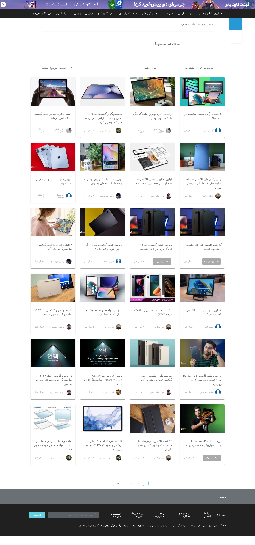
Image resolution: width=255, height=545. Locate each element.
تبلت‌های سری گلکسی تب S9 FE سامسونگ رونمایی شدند (53, 312)
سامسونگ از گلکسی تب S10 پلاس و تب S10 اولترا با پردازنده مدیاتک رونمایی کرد (103, 118)
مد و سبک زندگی (150, 13)
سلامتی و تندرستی (83, 13)
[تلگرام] (30, 526)
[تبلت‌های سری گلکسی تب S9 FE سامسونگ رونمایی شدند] (53, 288)
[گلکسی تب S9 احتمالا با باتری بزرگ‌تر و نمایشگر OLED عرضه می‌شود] (102, 418)
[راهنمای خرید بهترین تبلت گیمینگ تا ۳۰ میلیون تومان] (152, 91)
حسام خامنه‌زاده (212, 458)
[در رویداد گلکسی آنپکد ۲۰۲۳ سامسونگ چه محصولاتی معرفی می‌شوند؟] (53, 353)
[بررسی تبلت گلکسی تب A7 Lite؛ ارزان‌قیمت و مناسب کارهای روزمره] (202, 353)
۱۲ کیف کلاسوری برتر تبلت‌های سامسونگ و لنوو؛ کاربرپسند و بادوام (154, 445)
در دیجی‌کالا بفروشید (137, 515)
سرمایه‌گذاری (62, 13)
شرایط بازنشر (208, 515)
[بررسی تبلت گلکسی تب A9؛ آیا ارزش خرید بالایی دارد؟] (102, 222)
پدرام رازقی (208, 196)
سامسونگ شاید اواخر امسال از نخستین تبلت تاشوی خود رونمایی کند (53, 445)
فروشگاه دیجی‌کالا (42, 13)
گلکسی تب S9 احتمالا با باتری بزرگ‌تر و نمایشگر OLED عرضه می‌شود (103, 445)
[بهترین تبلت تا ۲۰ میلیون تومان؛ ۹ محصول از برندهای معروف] (102, 157)
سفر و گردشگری (105, 13)
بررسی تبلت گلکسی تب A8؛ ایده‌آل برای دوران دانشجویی (155, 247)
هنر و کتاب (168, 13)
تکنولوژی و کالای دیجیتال (211, 13)
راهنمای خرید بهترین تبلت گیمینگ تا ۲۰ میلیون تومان (53, 116)
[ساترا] (209, 497)
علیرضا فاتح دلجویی (159, 130)
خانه (211, 24)
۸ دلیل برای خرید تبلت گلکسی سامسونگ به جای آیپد (54, 247)
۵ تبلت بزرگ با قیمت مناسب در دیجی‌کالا (203, 116)
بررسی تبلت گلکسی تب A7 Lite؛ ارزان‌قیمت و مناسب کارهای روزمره (202, 380)
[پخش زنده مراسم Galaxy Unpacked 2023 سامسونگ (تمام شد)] (102, 353)
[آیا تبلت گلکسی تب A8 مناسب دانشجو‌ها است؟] (202, 222)
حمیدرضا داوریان (107, 130)
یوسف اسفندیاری (156, 196)
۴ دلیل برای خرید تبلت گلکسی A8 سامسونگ (204, 312)
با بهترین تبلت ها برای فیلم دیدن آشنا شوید (53, 181)
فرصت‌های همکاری (184, 515)
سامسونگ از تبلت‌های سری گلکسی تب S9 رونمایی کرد (155, 377)
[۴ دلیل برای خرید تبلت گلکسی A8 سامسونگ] (202, 288)
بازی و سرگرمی (186, 13)
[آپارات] (50, 526)
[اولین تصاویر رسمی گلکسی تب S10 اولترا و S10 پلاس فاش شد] (152, 157)
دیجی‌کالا (221, 514)
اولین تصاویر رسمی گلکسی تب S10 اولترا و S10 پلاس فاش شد (153, 181)
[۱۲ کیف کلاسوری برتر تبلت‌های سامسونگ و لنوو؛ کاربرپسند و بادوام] (152, 418)
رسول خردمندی (107, 196)
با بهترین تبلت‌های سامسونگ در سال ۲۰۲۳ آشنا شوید (103, 312)
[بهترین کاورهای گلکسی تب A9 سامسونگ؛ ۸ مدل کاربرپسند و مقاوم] (202, 157)
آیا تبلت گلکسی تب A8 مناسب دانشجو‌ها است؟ (204, 247)
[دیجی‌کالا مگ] (235, 24)
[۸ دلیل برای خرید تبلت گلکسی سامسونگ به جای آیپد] (53, 222)
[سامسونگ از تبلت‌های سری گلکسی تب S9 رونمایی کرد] (152, 353)
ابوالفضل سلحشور (60, 196)
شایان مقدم (109, 261)
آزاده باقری (208, 130)
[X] (43, 526)
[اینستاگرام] (36, 526)
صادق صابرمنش (206, 392)
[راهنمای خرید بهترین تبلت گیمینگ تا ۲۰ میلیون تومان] (53, 91)
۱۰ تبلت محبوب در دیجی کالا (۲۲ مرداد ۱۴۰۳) (153, 312)
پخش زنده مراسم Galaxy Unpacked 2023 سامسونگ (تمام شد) (103, 380)
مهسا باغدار (208, 327)
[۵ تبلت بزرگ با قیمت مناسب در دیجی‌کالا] (202, 91)
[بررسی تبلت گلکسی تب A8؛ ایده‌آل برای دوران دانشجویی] (152, 222)
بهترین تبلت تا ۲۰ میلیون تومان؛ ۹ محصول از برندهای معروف (102, 181)
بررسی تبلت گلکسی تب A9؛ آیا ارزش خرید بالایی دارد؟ (103, 247)
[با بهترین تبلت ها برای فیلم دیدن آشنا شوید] (53, 157)
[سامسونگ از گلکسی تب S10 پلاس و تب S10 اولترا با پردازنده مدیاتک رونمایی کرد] (102, 91)
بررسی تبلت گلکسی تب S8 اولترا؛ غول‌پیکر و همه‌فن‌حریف (204, 443)
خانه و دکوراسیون (128, 13)
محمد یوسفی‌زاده (211, 261)
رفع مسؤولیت (158, 515)
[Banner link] (127, 4)
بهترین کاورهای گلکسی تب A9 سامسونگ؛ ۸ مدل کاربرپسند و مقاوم (204, 183)
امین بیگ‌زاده (108, 392)
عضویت (37, 514)
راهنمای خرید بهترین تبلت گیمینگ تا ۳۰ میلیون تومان (152, 116)
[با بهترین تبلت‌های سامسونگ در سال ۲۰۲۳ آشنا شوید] (102, 288)
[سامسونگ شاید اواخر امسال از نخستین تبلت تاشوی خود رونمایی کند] (53, 418)
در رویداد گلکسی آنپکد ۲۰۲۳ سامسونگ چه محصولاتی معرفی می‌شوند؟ (53, 380)
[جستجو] (236, 37)
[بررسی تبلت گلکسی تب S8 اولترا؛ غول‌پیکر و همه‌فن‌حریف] (202, 418)
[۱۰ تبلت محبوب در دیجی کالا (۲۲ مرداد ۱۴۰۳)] (152, 288)
